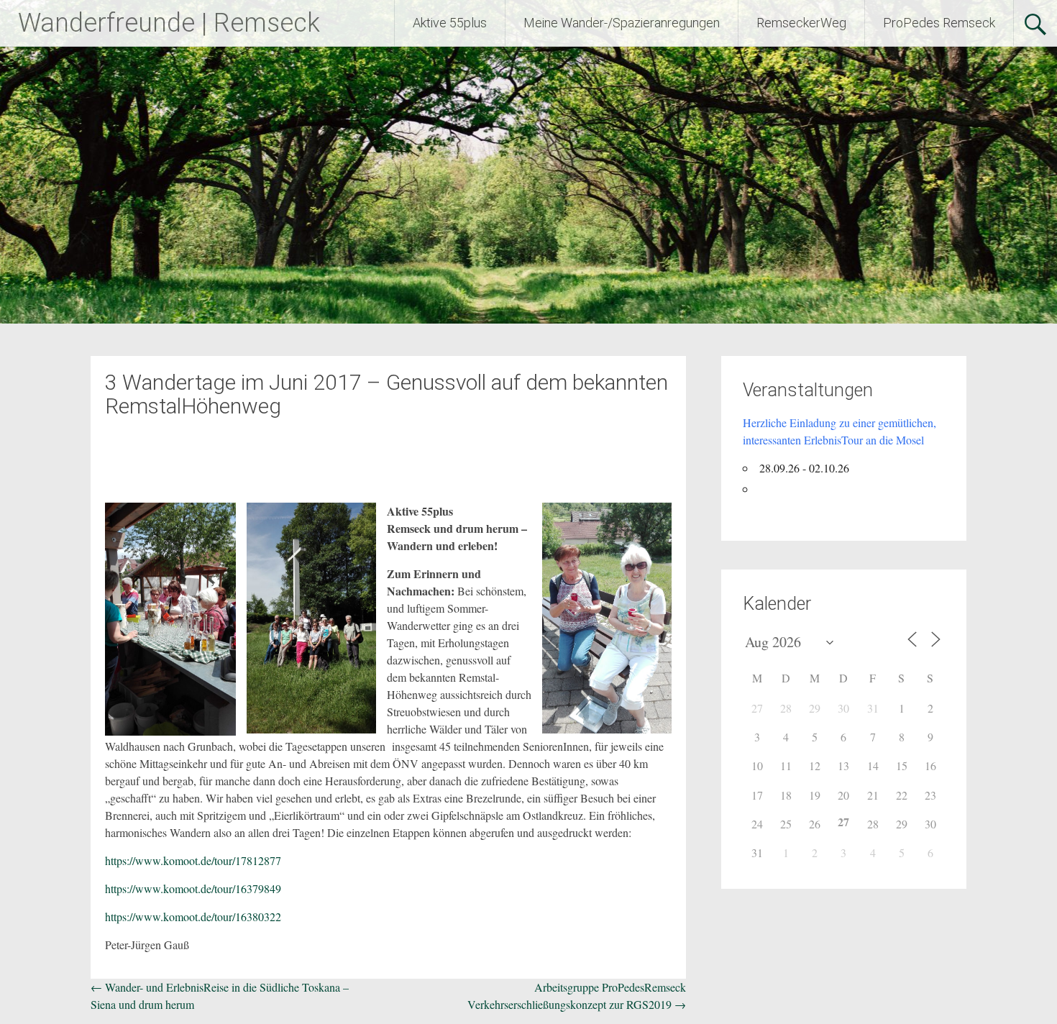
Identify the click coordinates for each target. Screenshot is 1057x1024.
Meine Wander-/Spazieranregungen (621, 22)
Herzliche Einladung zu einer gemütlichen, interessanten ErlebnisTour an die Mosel (839, 431)
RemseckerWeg (801, 22)
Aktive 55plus (450, 22)
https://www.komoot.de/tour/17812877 (193, 860)
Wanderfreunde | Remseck (169, 23)
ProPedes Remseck (939, 22)
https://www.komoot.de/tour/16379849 (193, 888)
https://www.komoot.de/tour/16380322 (193, 916)
